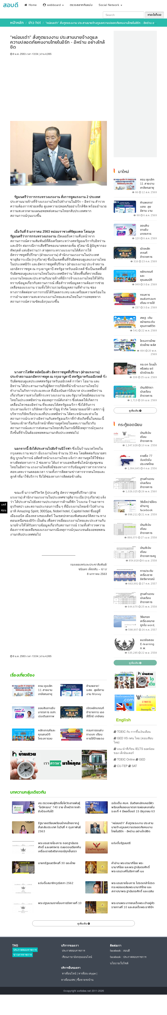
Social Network (109, 5)
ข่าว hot (35, 22)
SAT (134, 766)
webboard (54, 5)
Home (32, 5)
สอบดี (10, 5)
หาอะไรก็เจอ (154, 15)
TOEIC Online (125, 759)
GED (141, 759)
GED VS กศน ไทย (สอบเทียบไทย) (133, 740)
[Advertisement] (58, 86)
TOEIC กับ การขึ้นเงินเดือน (133, 731)
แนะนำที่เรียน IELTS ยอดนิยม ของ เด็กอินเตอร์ (134, 751)
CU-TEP (121, 766)
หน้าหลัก (17, 22)
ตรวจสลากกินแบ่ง (81, 5)
